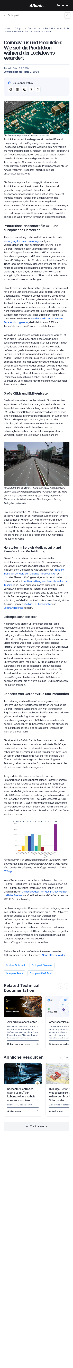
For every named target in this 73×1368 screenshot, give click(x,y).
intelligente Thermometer (37, 604)
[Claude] (24, 89)
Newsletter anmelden (54, 955)
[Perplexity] (17, 89)
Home (7, 28)
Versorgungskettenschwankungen (22, 241)
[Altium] (37, 5)
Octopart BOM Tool (41, 973)
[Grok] (38, 89)
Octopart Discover (42, 965)
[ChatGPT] (10, 89)
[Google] (31, 89)
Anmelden (62, 5)
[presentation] (66, 986)
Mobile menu (6, 5)
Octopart (13, 15)
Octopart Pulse (14, 973)
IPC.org (8, 871)
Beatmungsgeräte (13, 607)
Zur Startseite (38, 1126)
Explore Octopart (15, 965)
